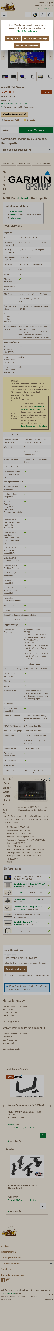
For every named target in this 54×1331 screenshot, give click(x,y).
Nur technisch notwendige (35, 38)
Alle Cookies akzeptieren (27, 45)
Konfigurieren (13, 38)
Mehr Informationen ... (27, 31)
